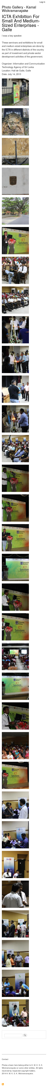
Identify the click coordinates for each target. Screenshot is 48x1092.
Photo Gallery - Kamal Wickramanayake (19, 8)
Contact (5, 1059)
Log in (42, 1)
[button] (15, 107)
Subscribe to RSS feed (3, 1084)
